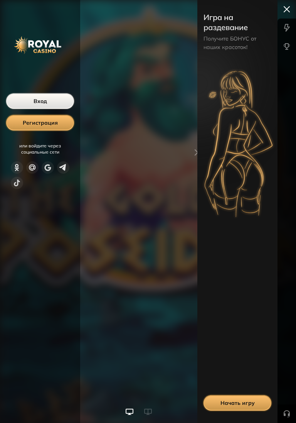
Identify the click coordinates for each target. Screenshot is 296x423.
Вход (40, 101)
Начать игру (237, 402)
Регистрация (40, 122)
